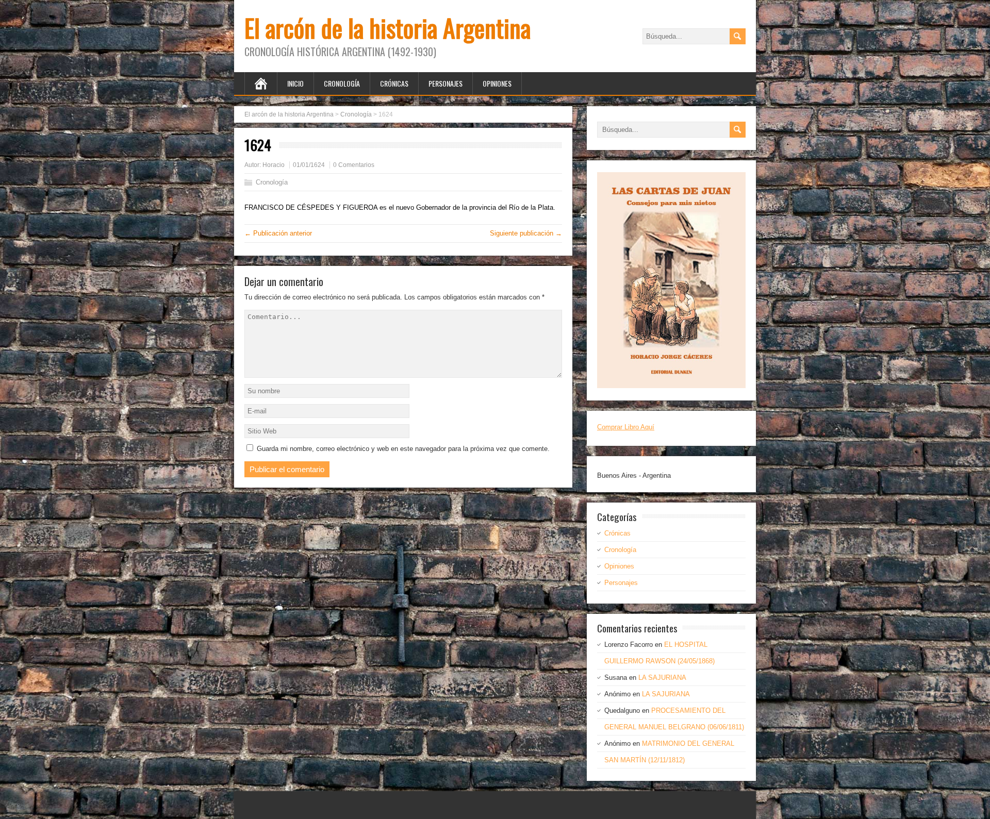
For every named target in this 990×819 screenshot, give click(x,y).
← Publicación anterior (278, 233)
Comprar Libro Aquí (625, 427)
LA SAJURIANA (662, 677)
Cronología (342, 83)
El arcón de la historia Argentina (387, 27)
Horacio (273, 165)
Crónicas (394, 83)
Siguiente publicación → (526, 233)
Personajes (445, 83)
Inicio (295, 83)
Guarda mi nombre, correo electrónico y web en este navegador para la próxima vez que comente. (403, 449)
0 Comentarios (353, 165)
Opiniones (497, 83)
